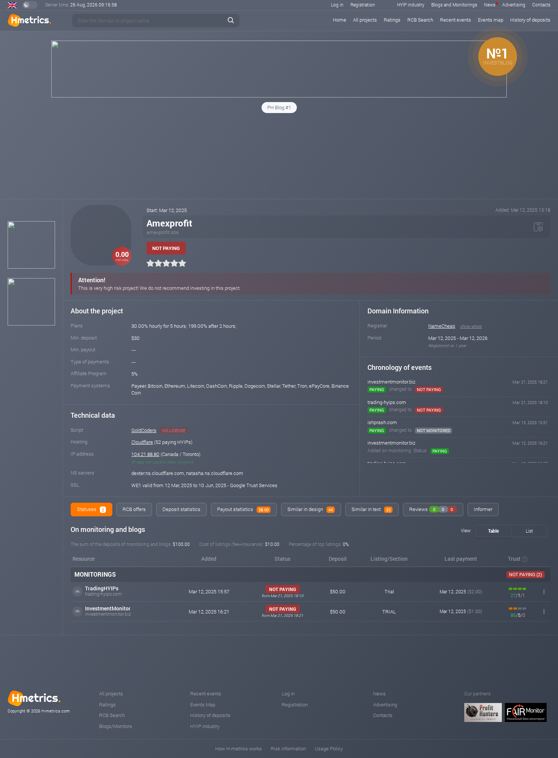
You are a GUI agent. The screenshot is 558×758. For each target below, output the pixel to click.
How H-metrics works (238, 748)
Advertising (513, 5)
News (489, 5)
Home (339, 19)
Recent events (455, 19)
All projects (365, 19)
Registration (362, 5)
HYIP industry (410, 5)
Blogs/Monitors (115, 726)
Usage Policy (329, 748)
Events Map (202, 704)
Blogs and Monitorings (454, 5)
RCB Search (420, 19)
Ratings (392, 19)
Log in (337, 5)
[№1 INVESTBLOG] (279, 95)
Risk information (288, 748)
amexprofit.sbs (163, 232)
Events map (490, 19)
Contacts (541, 5)
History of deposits (530, 19)
